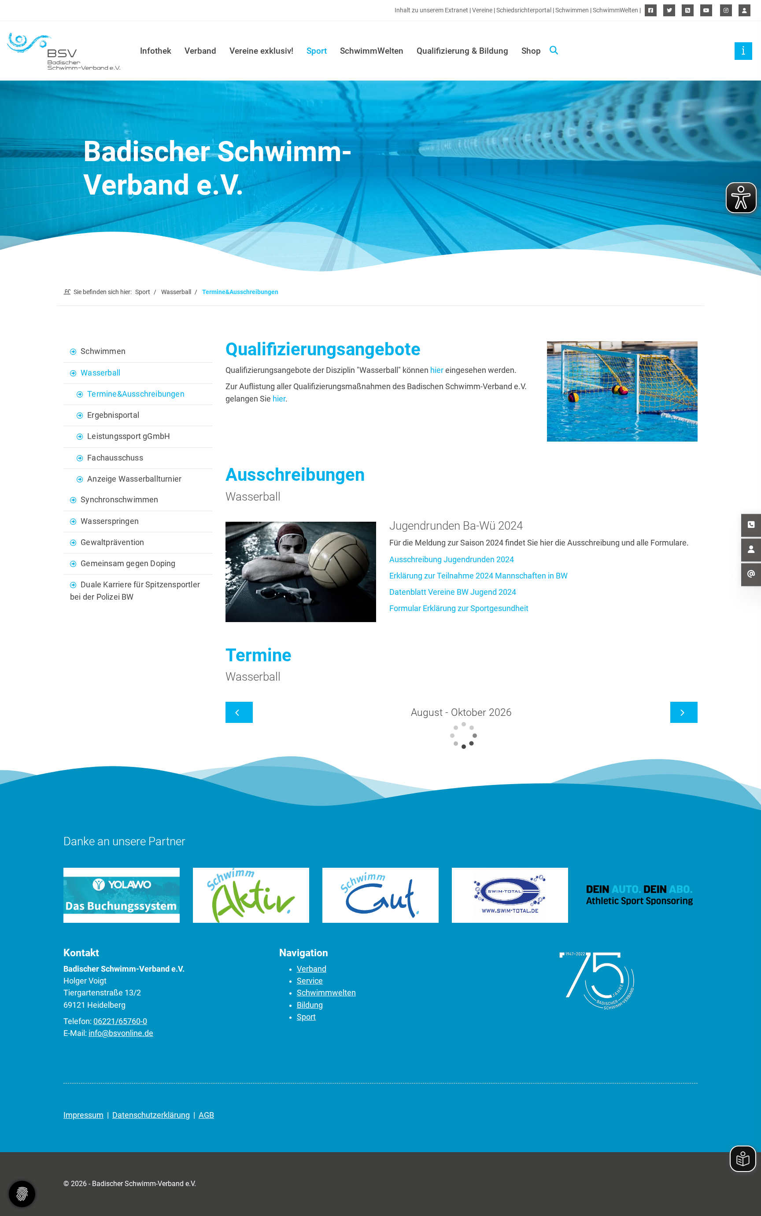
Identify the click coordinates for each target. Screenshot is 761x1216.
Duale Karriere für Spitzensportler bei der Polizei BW (135, 590)
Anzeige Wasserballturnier (134, 479)
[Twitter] (669, 10)
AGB (206, 1115)
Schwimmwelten (326, 992)
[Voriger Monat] (239, 712)
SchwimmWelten (615, 10)
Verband (200, 51)
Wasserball (176, 291)
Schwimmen (572, 10)
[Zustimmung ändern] (22, 1194)
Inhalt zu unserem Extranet (431, 10)
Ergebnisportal (113, 415)
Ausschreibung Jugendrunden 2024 (451, 559)
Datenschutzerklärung (151, 1115)
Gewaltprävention (112, 542)
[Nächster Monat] (684, 712)
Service (310, 980)
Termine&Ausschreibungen (136, 394)
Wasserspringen (110, 521)
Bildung (310, 1005)
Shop (531, 51)
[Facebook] (650, 10)
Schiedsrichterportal (523, 10)
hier (436, 370)
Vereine (482, 10)
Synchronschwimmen (119, 499)
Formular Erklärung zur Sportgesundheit (458, 608)
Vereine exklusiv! (261, 51)
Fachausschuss (115, 457)
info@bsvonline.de (121, 1033)
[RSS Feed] (687, 10)
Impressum (83, 1115)
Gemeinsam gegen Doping (128, 563)
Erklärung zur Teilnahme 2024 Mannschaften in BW (478, 575)
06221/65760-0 (120, 1021)
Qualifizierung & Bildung (462, 51)
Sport (317, 51)
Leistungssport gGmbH (128, 436)
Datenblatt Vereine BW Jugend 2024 (452, 592)
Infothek (155, 51)
